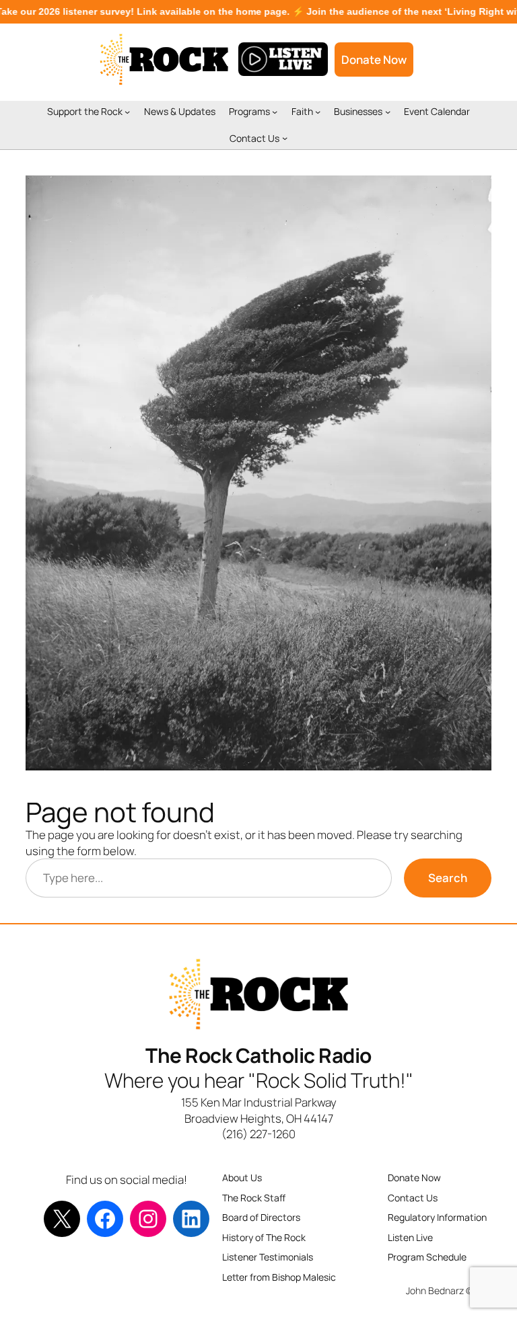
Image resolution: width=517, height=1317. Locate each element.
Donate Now (374, 59)
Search (447, 877)
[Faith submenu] (317, 111)
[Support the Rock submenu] (127, 111)
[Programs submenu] (274, 111)
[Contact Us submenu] (284, 138)
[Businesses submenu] (387, 111)
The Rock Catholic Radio (258, 1055)
